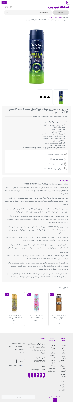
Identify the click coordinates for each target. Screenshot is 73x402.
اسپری (50, 17)
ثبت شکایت (63, 380)
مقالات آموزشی (63, 370)
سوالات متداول (63, 375)
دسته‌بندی (61, 12)
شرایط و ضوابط (62, 386)
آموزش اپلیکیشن (62, 365)
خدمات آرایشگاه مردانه (52, 347)
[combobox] (31, 12)
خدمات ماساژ (53, 362)
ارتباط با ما (62, 390)
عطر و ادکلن (59, 17)
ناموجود (18, 397)
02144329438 (39, 361)
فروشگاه (66, 17)
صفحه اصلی (63, 346)
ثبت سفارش (63, 352)
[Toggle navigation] (4, 2)
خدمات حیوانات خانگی (52, 355)
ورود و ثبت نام (51, 372)
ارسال (21, 361)
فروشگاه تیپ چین (52, 367)
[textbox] (30, 12)
